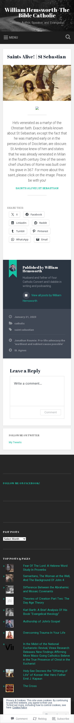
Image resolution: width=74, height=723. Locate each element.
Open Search (67, 37)
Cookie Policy (19, 707)
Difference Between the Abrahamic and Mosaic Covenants (46, 589)
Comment (50, 412)
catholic (19, 323)
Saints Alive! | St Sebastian (36, 56)
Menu (13, 37)
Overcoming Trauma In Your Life (44, 632)
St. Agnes (20, 350)
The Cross (30, 686)
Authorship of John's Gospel (41, 621)
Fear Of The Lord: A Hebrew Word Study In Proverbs (45, 568)
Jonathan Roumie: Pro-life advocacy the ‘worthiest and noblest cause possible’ (39, 342)
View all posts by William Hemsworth (42, 298)
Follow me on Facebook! (21, 483)
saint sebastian (24, 329)
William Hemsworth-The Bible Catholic (37, 12)
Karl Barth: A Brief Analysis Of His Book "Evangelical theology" (45, 612)
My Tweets (15, 442)
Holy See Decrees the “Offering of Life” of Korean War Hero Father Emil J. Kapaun (45, 675)
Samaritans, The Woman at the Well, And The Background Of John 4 (46, 578)
